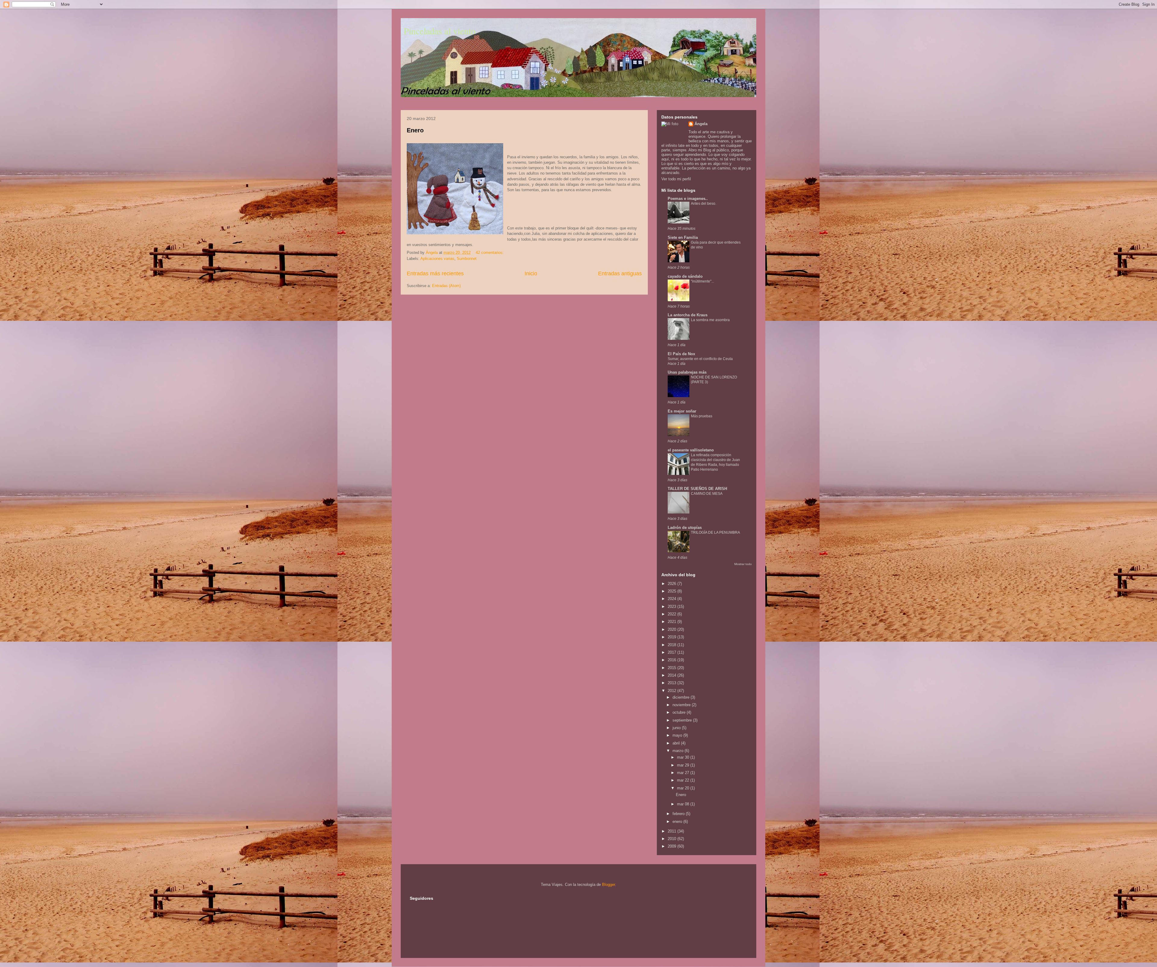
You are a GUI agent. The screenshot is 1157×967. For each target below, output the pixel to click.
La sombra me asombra (710, 320)
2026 (672, 583)
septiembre (683, 720)
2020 (672, 629)
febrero (679, 813)
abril (677, 743)
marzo (679, 750)
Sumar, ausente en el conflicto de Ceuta (700, 359)
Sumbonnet (467, 258)
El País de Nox (681, 354)
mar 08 (683, 804)
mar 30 (683, 757)
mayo (678, 735)
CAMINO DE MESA (707, 493)
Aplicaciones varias (437, 258)
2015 (672, 667)
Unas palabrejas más (687, 372)
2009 (672, 846)
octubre (680, 712)
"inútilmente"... (702, 281)
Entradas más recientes (435, 273)
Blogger (608, 884)
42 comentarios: (490, 252)
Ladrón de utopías (685, 527)
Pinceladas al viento (439, 31)
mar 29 (683, 765)
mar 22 (683, 780)
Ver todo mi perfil (676, 179)
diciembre (682, 697)
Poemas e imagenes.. (688, 198)
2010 (672, 838)
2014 (672, 675)
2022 (672, 614)
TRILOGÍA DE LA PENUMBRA (715, 532)
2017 (672, 652)
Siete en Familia (683, 237)
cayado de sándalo (685, 276)
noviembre (682, 705)
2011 (672, 831)
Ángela (701, 124)
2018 (672, 645)
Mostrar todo (743, 564)
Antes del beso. (703, 203)
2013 (672, 683)
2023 (672, 606)
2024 (672, 598)
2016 (672, 660)
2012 (672, 690)
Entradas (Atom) (446, 285)
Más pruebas (701, 416)
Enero (415, 130)
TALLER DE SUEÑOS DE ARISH (697, 488)
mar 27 (683, 772)
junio (677, 727)
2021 (672, 621)
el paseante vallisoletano (691, 450)
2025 (672, 591)
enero (678, 821)
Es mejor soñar (682, 411)
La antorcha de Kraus (687, 315)
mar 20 (683, 788)
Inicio (531, 273)
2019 (672, 637)
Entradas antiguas (620, 273)
